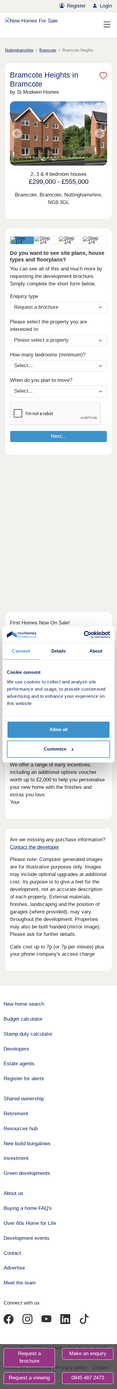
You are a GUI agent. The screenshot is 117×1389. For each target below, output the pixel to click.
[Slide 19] (91, 157)
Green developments (27, 1173)
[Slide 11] (62, 157)
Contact (12, 1253)
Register (76, 6)
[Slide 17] (83, 157)
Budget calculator (23, 1019)
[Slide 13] (69, 157)
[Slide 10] (58, 157)
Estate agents (19, 1063)
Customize (55, 749)
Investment (16, 1158)
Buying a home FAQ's (28, 1208)
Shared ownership (24, 1098)
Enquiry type (24, 296)
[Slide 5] (40, 157)
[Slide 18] (87, 157)
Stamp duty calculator (28, 1034)
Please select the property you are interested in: (48, 325)
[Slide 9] (55, 157)
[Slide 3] (33, 157)
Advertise (14, 1268)
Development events (27, 1238)
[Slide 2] (30, 157)
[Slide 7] (48, 157)
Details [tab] (58, 651)
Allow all (59, 729)
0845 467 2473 (87, 1378)
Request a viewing (29, 1378)
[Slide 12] (66, 157)
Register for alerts (24, 1078)
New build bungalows (27, 1143)
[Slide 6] (44, 157)
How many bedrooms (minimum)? (48, 355)
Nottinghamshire (19, 50)
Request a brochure (29, 1357)
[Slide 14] (73, 157)
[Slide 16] (80, 157)
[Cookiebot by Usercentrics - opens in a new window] (84, 634)
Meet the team (20, 1283)
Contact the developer (34, 847)
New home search (24, 1004)
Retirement (16, 1113)
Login (106, 6)
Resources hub (21, 1128)
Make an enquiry (87, 1353)
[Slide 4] (37, 157)
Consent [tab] (21, 651)
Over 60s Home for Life (30, 1223)
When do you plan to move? (41, 380)
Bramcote (47, 50)
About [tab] (96, 651)
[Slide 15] (76, 157)
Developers (16, 1049)
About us (13, 1193)
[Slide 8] (51, 157)
